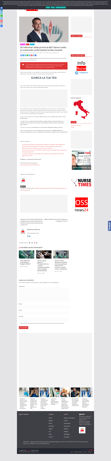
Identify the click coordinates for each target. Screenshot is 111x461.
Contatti (72, 127)
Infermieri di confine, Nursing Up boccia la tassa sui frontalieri (37, 148)
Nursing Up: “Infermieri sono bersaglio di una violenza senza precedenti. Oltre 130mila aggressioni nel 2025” (24, 403)
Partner (85, 451)
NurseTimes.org (53, 441)
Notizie (50, 418)
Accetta (48, 7)
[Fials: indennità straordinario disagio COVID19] (26, 251)
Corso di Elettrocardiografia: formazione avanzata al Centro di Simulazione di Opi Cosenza (88, 402)
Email (20, 310)
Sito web (21, 316)
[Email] (1, 23)
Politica (50, 423)
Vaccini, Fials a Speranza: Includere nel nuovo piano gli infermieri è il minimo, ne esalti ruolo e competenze (61, 265)
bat (48, 52)
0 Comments (44, 52)
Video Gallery (67, 434)
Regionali (32, 44)
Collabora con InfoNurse (76, 125)
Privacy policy (67, 426)
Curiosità (51, 437)
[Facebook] (1, 8)
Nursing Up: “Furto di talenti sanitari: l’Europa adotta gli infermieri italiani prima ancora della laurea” (76, 403)
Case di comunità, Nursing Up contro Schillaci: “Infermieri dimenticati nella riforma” (42, 146)
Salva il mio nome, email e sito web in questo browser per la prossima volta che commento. (42, 323)
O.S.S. (50, 431)
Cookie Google (67, 423)
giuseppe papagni (52, 52)
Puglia (28, 44)
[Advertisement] (44, 99)
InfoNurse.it (26, 441)
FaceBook (66, 428)
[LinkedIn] (1, 10)
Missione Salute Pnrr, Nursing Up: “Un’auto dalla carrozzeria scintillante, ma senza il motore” (66, 402)
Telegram (66, 431)
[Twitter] (1, 18)
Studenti (51, 428)
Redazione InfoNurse (30, 52)
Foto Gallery (66, 437)
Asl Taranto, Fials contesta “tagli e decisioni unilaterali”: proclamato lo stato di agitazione (43, 144)
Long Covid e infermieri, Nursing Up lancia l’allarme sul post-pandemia (46, 401)
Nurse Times (90, 451)
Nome (21, 304)
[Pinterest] (1, 21)
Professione (51, 426)
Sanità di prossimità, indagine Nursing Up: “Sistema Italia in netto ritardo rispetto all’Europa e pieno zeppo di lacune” (56, 403)
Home (72, 451)
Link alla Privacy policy (60, 7)
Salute (50, 434)
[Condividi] (1, 26)
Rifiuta (53, 7)
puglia (57, 52)
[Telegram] (1, 13)
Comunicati (23, 44)
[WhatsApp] (1, 15)
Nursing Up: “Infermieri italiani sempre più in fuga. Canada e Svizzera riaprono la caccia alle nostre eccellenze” (35, 403)
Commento (22, 286)
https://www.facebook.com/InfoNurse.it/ (30, 165)
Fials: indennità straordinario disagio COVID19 (25, 262)
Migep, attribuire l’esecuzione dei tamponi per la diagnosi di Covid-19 (56, 220)
